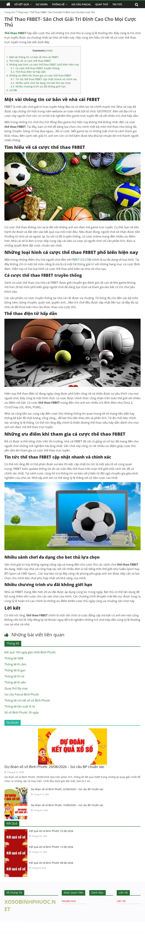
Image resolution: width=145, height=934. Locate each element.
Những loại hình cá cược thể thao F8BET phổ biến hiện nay (42, 64)
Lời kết (11, 90)
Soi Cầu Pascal (81, 4)
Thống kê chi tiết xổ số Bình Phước (27, 700)
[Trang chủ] (8, 4)
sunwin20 (21, 932)
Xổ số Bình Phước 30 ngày (21, 712)
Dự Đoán (42, 4)
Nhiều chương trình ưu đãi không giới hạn (38, 86)
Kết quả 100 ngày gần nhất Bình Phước (30, 652)
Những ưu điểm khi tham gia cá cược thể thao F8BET (38, 75)
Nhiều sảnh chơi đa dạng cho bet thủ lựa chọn (41, 83)
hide (49, 50)
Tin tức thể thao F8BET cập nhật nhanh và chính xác (44, 79)
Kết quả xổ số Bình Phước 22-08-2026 (51, 831)
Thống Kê (58, 4)
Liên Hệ (121, 901)
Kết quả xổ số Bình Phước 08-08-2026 (51, 862)
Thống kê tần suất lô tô (19, 706)
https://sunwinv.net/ (13, 927)
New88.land (69, 901)
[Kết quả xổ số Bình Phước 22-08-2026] (16, 831)
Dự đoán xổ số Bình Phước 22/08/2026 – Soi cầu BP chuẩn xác (67, 789)
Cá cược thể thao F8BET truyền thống (35, 68)
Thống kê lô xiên (15, 682)
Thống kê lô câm (15, 664)
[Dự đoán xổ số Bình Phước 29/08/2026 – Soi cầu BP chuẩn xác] (72, 730)
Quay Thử (101, 4)
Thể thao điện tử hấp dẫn (28, 71)
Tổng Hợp (22, 12)
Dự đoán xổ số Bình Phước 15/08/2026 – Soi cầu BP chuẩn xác (67, 805)
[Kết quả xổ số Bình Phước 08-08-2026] (16, 863)
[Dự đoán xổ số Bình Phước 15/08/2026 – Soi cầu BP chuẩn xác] (16, 805)
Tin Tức (117, 4)
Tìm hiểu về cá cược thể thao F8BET (28, 60)
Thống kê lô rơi (14, 676)
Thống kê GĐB (13, 658)
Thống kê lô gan (14, 670)
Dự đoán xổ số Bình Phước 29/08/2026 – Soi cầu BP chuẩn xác (54, 766)
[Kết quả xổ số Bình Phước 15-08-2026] (16, 847)
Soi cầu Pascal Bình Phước (21, 694)
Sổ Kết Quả (21, 4)
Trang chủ (9, 12)
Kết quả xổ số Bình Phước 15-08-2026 (51, 847)
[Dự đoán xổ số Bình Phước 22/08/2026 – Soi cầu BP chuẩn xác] (16, 790)
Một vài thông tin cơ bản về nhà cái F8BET (32, 57)
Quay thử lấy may (16, 688)
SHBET (4, 923)
